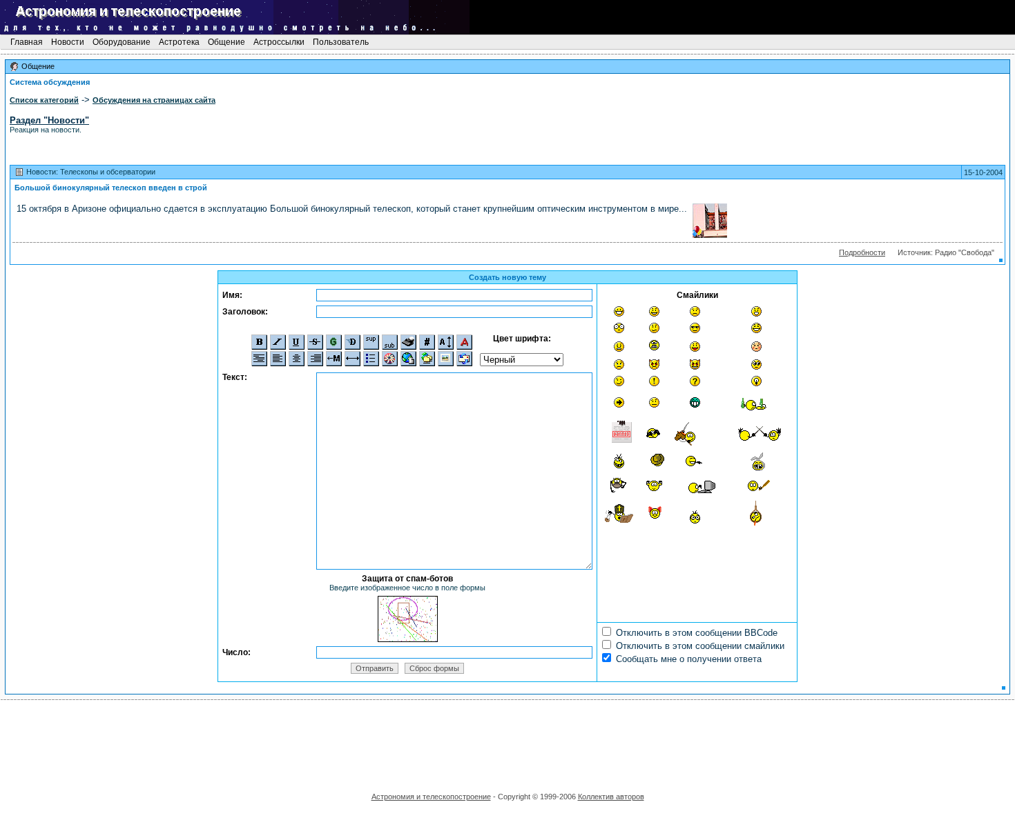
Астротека (179, 42)
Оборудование (121, 42)
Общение (226, 42)
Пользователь (341, 42)
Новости (67, 42)
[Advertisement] (507, 741)
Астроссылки (279, 42)
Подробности (862, 252)
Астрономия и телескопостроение (431, 796)
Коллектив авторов (611, 796)
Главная (26, 42)
